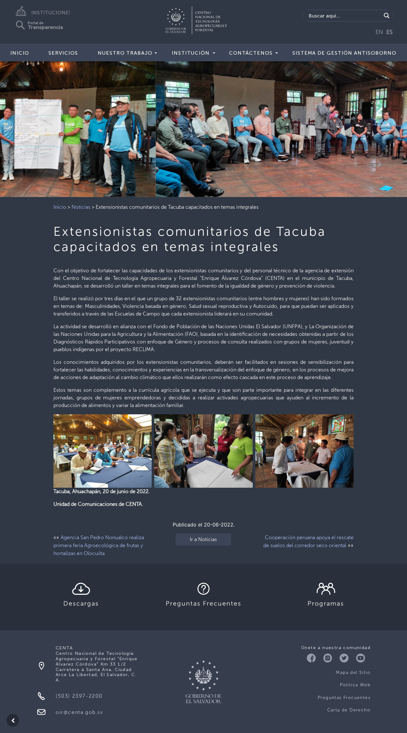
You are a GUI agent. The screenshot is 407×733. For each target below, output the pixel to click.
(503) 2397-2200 (79, 696)
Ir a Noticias (203, 539)
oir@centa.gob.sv (79, 712)
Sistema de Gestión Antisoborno (344, 53)
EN (379, 32)
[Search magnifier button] (386, 15)
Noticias (81, 207)
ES (389, 32)
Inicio (19, 53)
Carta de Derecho (348, 710)
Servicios (63, 53)
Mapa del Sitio (353, 672)
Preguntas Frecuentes (344, 697)
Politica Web (355, 685)
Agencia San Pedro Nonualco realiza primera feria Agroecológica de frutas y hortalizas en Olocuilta (98, 545)
